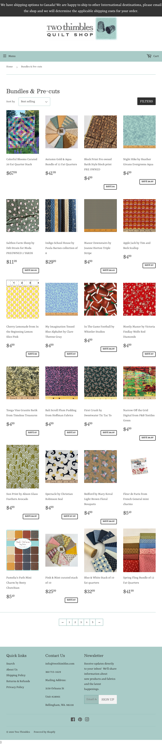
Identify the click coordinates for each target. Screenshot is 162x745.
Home (9, 66)
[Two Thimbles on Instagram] (87, 720)
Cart (156, 56)
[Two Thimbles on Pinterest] (80, 720)
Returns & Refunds (18, 681)
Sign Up (107, 699)
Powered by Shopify (44, 732)
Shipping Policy (16, 675)
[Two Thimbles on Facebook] (73, 720)
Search (10, 663)
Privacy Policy (15, 687)
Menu (12, 56)
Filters (146, 101)
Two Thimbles (22, 732)
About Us (12, 669)
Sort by (10, 101)
